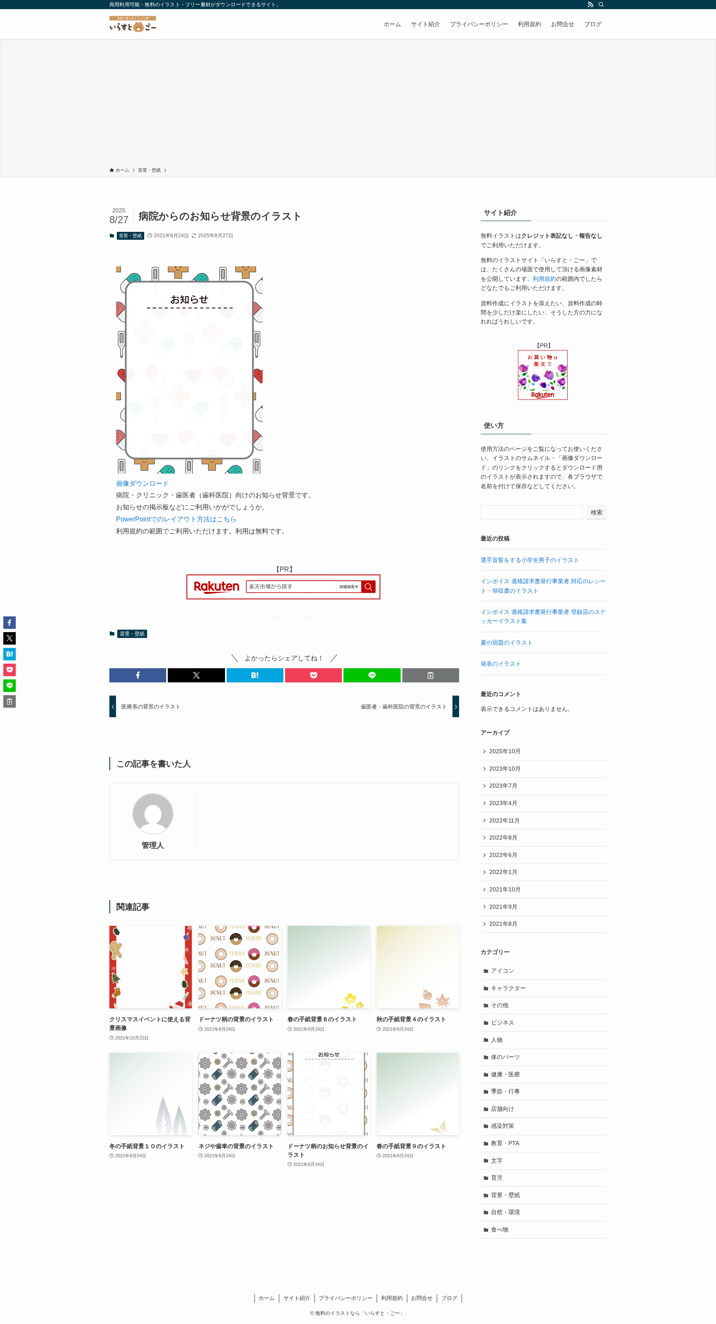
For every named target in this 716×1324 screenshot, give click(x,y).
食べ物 (499, 1229)
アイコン (502, 970)
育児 (497, 1177)
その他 (499, 1005)
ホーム (267, 1298)
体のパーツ (505, 1057)
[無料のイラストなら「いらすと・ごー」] (132, 24)
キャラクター (508, 988)
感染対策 (502, 1125)
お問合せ (422, 1298)
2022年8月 (503, 837)
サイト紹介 (296, 1298)
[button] (137, 675)
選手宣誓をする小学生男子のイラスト (530, 560)
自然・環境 (505, 1212)
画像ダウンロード (142, 483)
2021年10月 (505, 889)
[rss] (590, 4)
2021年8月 (503, 923)
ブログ (449, 1298)
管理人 (153, 845)
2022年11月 (504, 820)
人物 (497, 1040)
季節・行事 (505, 1091)
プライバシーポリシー (346, 1298)
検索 (596, 512)
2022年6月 (503, 855)
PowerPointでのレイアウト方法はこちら (176, 519)
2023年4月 (503, 803)
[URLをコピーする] (430, 675)
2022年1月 (503, 872)
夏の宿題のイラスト (507, 642)
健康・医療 (505, 1074)
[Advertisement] (358, 104)
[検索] (601, 4)
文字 (497, 1160)
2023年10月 (505, 768)
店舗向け (502, 1108)
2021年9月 (503, 906)
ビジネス (502, 1022)
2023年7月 (503, 785)
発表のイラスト (501, 663)
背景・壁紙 (130, 235)
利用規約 (544, 278)
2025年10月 (505, 751)
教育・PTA (505, 1143)
